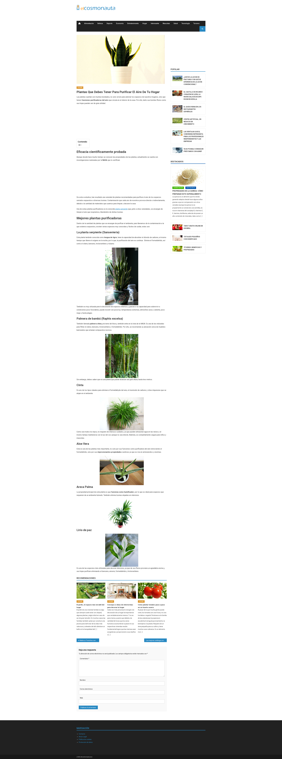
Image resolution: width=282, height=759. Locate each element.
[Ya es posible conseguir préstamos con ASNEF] (177, 150)
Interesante (155, 23)
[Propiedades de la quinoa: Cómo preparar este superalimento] (188, 176)
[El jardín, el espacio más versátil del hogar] (91, 591)
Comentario (84, 658)
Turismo (196, 23)
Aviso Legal (83, 737)
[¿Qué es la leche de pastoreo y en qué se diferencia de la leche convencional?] (177, 78)
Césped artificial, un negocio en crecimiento (192, 121)
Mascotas (166, 23)
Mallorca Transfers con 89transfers (89, 640)
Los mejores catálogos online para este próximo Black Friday (156, 640)
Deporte (109, 23)
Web (81, 698)
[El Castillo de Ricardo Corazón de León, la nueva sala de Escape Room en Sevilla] (177, 93)
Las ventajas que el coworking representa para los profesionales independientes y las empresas (194, 136)
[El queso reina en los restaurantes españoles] (177, 109)
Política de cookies (85, 739)
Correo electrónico (86, 689)
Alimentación (89, 23)
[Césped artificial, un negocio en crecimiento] (177, 120)
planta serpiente (121, 209)
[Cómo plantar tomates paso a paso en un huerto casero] (152, 591)
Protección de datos (86, 742)
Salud (176, 23)
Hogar (144, 23)
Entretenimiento (133, 23)
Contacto (82, 734)
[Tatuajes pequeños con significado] (177, 238)
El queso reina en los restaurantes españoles (192, 109)
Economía (119, 23)
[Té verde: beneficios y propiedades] (177, 249)
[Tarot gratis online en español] (177, 227)
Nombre (82, 680)
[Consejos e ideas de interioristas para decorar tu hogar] (121, 591)
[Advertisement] (165, 8)
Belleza (100, 23)
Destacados (177, 161)
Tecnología (186, 23)
